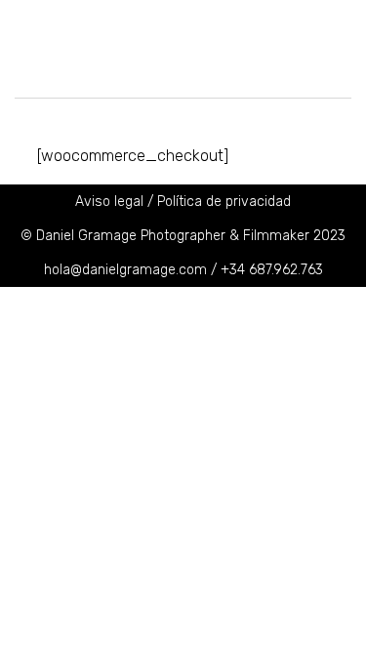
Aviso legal (109, 201)
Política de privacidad (224, 201)
